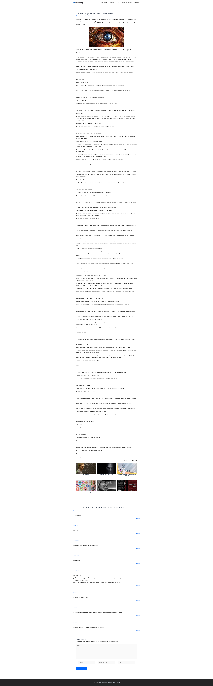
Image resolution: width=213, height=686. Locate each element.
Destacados (136, 2)
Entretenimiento (104, 2)
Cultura (123, 2)
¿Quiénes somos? (111, 682)
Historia (119, 2)
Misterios (112, 2)
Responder (137, 518)
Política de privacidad (102, 682)
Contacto (118, 682)
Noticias (130, 2)
